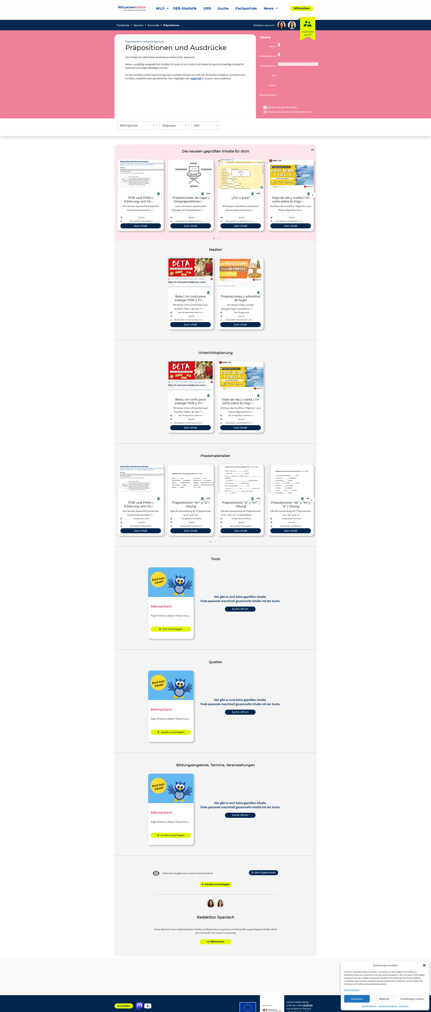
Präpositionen (171, 25)
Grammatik (153, 25)
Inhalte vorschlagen (173, 835)
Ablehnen (384, 998)
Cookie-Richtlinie (369, 1006)
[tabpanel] (141, 195)
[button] (424, 965)
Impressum (403, 1006)
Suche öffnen (240, 608)
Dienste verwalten (351, 990)
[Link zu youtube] (148, 1006)
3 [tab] (220, 541)
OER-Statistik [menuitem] (185, 8)
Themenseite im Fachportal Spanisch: (144, 41)
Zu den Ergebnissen (263, 872)
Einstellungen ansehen (412, 998)
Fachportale (123, 25)
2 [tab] (219, 238)
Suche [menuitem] (223, 8)
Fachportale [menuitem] (246, 8)
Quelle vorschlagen (173, 732)
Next (313, 195)
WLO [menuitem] (160, 8)
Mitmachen (217, 941)
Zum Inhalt (140, 225)
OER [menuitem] (207, 8)
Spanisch (138, 25)
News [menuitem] (269, 8)
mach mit (196, 78)
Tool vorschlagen (172, 629)
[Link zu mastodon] (139, 1006)
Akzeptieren (357, 998)
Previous (117, 195)
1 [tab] (214, 238)
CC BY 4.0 (307, 1005)
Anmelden (123, 1005)
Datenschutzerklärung (387, 1006)
